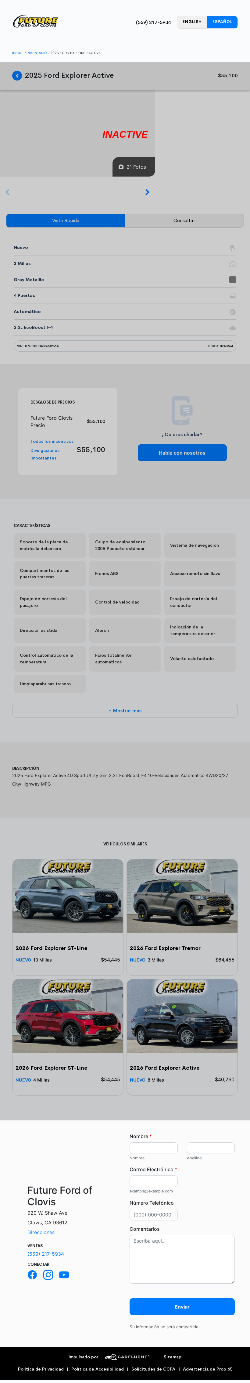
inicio (17, 53)
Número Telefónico (152, 1203)
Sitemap (168, 1357)
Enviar (182, 1307)
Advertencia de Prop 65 (207, 1369)
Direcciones (41, 1232)
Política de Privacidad (41, 1369)
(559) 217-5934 (153, 22)
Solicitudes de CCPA (153, 1369)
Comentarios (145, 1229)
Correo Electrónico (153, 1169)
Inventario (37, 53)
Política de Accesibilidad (97, 1369)
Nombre (141, 1136)
